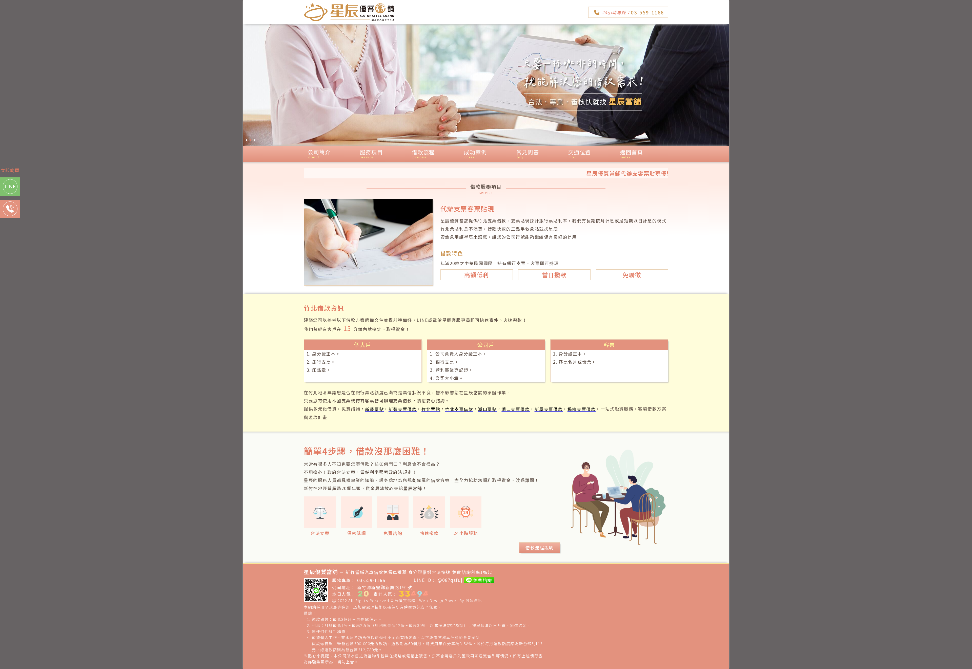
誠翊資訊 (473, 600)
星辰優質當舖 (403, 600)
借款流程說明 (539, 547)
